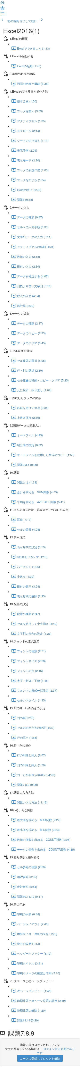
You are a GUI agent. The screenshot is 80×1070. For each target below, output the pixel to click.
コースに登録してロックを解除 (40, 1058)
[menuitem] (2, 9)
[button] (2, 4)
